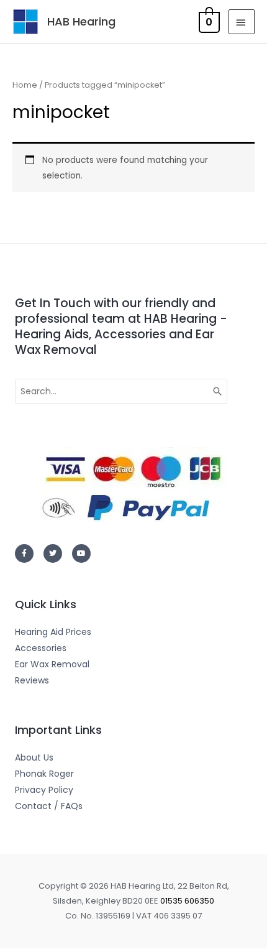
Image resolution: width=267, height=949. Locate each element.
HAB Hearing (81, 21)
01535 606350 (187, 901)
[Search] (218, 391)
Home (24, 85)
